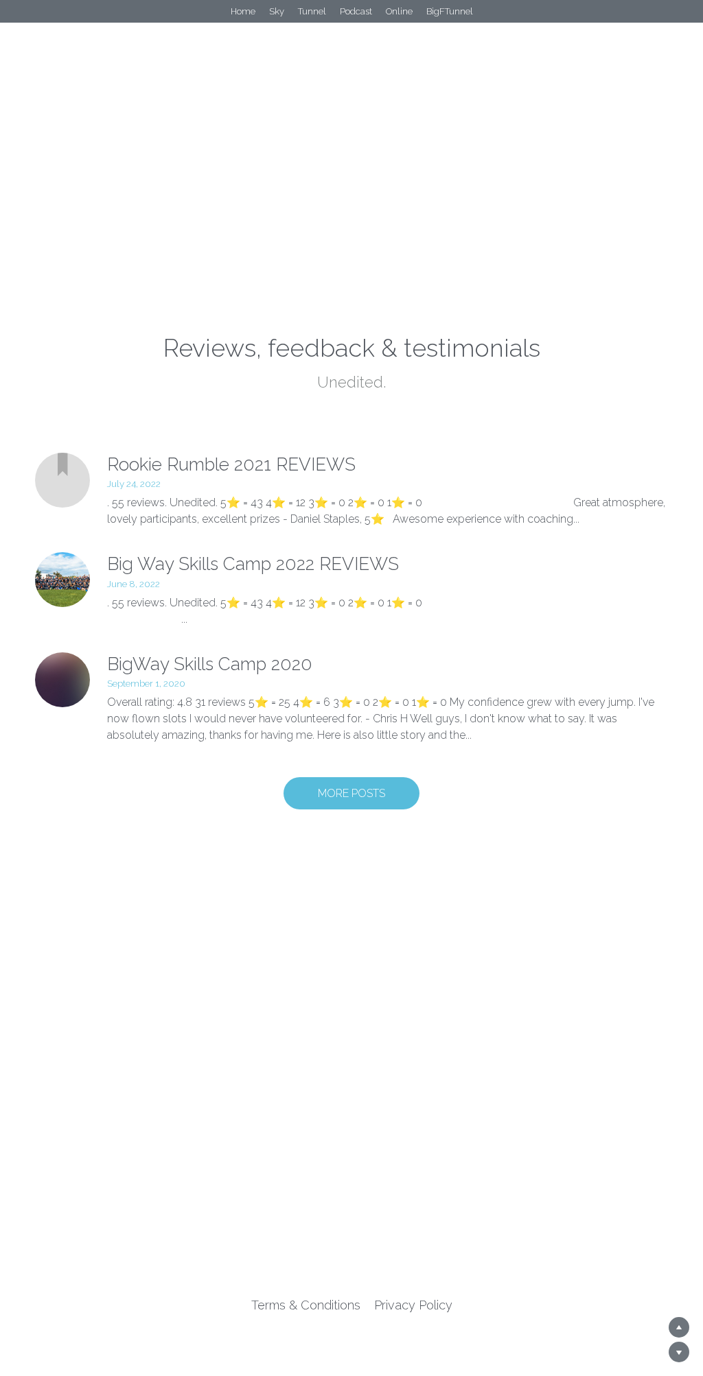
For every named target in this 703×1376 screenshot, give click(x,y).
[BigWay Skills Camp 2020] (62, 679)
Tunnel (312, 11)
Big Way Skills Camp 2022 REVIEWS (253, 564)
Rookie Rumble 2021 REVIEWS (231, 465)
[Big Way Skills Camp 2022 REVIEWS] (62, 579)
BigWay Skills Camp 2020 (209, 664)
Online (399, 11)
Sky (276, 11)
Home (243, 11)
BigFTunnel (449, 11)
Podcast (356, 11)
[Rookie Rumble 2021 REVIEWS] (62, 480)
